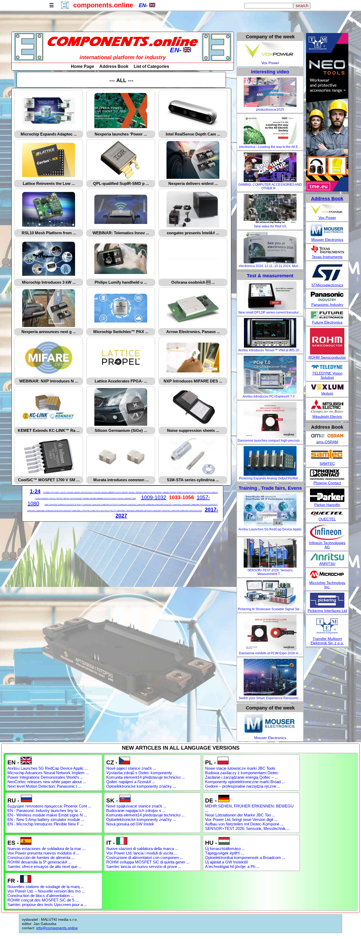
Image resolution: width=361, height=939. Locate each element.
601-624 (204, 492)
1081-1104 (48, 505)
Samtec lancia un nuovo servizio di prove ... (143, 866)
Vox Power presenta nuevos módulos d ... (43, 853)
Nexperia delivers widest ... (193, 183)
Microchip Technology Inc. (327, 585)
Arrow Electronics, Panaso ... (193, 331)
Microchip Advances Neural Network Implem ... (48, 772)
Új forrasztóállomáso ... (225, 848)
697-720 (48, 498)
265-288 (107, 492)
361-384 (135, 492)
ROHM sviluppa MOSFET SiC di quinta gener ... (147, 862)
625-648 (210, 492)
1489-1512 (199, 505)
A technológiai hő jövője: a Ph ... (232, 866)
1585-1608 (44, 511)
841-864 (90, 498)
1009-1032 (153, 497)
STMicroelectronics (327, 285)
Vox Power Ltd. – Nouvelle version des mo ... (46, 891)
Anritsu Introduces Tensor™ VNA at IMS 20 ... (270, 350)
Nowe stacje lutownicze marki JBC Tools (240, 768)
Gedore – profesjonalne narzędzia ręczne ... (242, 786)
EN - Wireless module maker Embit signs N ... (47, 815)
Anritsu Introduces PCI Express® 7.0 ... (270, 396)
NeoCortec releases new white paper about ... (46, 781)
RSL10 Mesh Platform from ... (49, 233)
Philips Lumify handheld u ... (121, 282)
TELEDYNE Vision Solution (327, 375)
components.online (103, 5)
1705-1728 (89, 511)
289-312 (114, 492)
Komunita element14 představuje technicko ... (145, 777)
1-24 (35, 491)
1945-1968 (179, 511)
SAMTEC (327, 463)
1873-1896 (152, 511)
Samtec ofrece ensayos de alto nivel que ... (44, 866)
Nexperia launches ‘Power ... (121, 134)
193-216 (87, 492)
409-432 (149, 492)
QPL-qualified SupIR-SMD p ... (121, 183)
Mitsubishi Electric (327, 416)
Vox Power (270, 63)
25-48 (45, 492)
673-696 (42, 498)
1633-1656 (62, 511)
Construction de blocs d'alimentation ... (40, 895)
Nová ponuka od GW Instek (130, 824)
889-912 (103, 498)
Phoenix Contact (327, 483)
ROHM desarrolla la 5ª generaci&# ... (39, 862)
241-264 (101, 492)
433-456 (155, 492)
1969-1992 (188, 511)
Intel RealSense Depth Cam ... (193, 134)
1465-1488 (190, 505)
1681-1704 (80, 511)
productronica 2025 (270, 109)
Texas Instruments (327, 257)
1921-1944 (170, 511)
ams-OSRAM (327, 442)
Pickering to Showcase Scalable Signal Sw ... (270, 609)
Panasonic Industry (327, 304)
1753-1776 (107, 511)
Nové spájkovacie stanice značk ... (136, 806)
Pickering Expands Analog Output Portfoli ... (270, 478)
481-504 (169, 492)
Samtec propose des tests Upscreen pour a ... (47, 904)
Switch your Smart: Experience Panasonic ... (270, 698)
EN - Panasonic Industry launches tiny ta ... (44, 810)
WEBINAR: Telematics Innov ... (120, 233)
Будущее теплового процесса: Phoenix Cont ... (49, 806)
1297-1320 (127, 505)
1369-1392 (154, 505)
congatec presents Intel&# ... (193, 233)
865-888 (97, 498)
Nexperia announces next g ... (48, 331)
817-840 (83, 498)
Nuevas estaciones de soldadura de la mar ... (46, 848)
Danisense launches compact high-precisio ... (270, 440)
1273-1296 (118, 505)
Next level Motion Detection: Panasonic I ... (44, 786)
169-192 (80, 492)
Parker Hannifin (327, 505)
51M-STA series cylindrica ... (193, 480)
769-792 (69, 498)
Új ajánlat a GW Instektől (226, 862)
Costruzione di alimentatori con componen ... (144, 857)
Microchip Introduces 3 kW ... (49, 282)
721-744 (55, 498)
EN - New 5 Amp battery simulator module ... (45, 819)
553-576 (190, 492)
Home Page (82, 66)
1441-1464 (181, 505)
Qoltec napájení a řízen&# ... (130, 781)
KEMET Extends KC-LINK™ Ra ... (49, 430)
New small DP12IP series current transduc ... (270, 312)
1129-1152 (66, 505)
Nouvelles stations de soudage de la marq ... (45, 886)
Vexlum (327, 393)
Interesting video (270, 71)
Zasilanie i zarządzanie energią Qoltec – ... (241, 777)
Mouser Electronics (270, 738)
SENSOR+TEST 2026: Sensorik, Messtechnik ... (247, 828)
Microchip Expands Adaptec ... (49, 134)
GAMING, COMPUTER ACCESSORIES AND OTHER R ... (270, 186)
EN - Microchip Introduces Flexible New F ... (45, 824)
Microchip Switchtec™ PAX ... (120, 331)
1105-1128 (57, 505)
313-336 (121, 492)
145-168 (73, 492)
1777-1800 (116, 511)
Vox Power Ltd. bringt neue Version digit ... (241, 819)
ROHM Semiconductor (327, 357)
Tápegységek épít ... (224, 853)
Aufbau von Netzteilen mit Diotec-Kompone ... (244, 824)
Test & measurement (270, 275)
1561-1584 (35, 511)
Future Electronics (327, 322)
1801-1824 (125, 511)
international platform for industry (123, 57)
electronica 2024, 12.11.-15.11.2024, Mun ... (270, 266)
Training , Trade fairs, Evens (270, 488)
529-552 (183, 492)
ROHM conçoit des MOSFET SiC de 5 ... (42, 900)
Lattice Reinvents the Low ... (49, 183)
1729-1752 (98, 511)
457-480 (162, 492)
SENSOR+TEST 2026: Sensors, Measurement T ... (270, 572)
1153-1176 (74, 505)
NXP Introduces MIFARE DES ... (193, 381)
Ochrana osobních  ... (193, 282)
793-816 (76, 498)
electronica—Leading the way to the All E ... (270, 147)
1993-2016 (197, 511)
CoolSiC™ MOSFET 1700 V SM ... (49, 480)
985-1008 (132, 498)
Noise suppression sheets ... (193, 430)
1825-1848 (134, 511)
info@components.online (57, 928)
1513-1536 (208, 505)
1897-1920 (161, 511)
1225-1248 (100, 505)
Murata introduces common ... (121, 480)
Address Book (113, 66)
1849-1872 (143, 511)
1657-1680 (71, 511)
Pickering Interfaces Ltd (327, 611)
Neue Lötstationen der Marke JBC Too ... (240, 815)
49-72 (50, 492)
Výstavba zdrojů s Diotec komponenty (139, 772)
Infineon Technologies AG (327, 545)
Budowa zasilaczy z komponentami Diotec (242, 772)
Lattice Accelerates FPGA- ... (121, 381)
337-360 (128, 492)
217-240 (94, 492)
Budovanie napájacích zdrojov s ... (135, 810)
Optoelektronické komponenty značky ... (141, 786)
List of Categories (151, 66)
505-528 (176, 492)
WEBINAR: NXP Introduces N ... (48, 381)
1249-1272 (109, 505)
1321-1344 (136, 505)
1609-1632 (53, 511)
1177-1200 (82, 505)
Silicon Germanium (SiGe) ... (121, 430)
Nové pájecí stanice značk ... (131, 768)
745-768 (62, 498)
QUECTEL (327, 519)
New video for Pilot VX (270, 226)
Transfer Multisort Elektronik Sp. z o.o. (327, 641)
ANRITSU (327, 564)
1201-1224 (91, 505)
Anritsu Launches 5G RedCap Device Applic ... (270, 531)
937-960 (117, 498)
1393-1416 (163, 505)
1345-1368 (145, 505)
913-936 (110, 498)
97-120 (60, 492)
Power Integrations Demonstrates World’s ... (45, 777)
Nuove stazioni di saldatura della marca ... (142, 848)
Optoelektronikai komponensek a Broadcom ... (245, 857)
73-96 (55, 492)
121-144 (66, 492)
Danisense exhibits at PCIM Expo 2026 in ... (270, 653)
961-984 (124, 498)
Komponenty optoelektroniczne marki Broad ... (245, 781)
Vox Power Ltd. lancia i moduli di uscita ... (141, 853)
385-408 (142, 492)
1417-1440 (172, 505)
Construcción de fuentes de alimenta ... (41, 857)
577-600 (197, 492)
